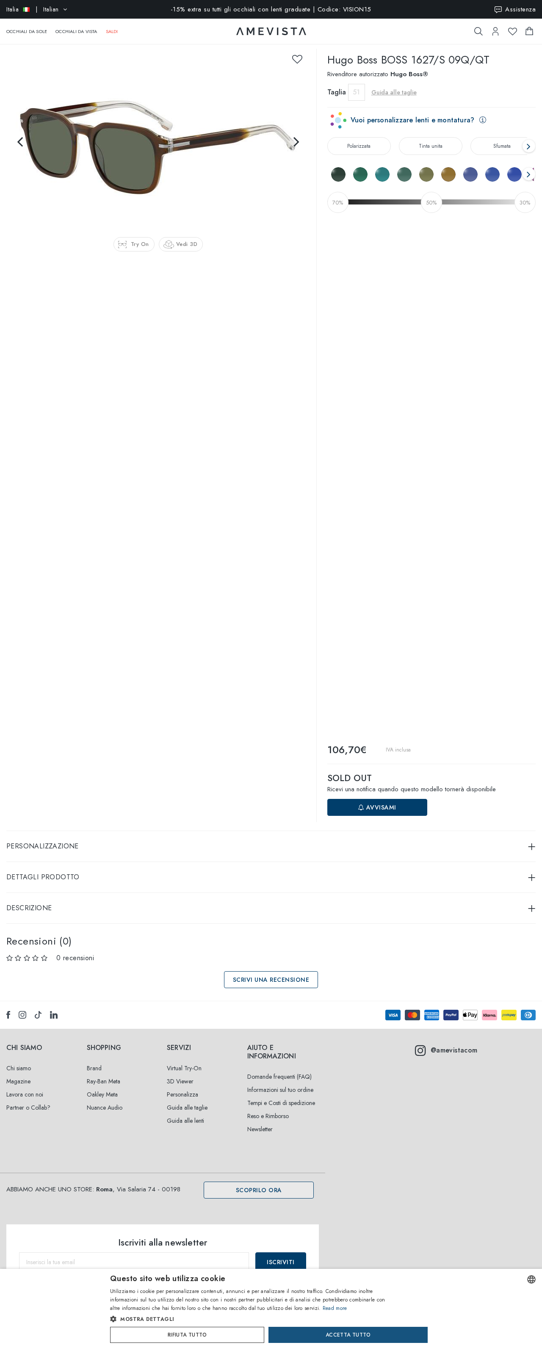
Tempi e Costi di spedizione (281, 1103)
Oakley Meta (102, 1094)
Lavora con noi (24, 1094)
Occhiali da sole (26, 31)
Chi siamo (18, 1068)
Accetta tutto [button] (348, 1335)
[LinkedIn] (54, 1015)
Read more (335, 1308)
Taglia (336, 92)
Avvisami (380, 807)
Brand (94, 1068)
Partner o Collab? (28, 1107)
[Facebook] (8, 1015)
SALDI (112, 31)
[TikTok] (38, 1015)
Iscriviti (281, 1262)
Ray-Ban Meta (103, 1081)
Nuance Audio (104, 1107)
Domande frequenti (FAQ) (279, 1076)
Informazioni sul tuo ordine (280, 1090)
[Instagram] (22, 1015)
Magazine (18, 1081)
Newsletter (260, 1129)
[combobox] (531, 1279)
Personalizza (182, 1094)
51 (356, 92)
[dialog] (271, 1308)
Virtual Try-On (184, 1068)
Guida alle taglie (187, 1107)
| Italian (32, 9)
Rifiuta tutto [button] (187, 1335)
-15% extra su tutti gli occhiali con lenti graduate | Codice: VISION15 (271, 9)
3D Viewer (180, 1081)
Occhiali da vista (76, 31)
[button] (253, 1319)
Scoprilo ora (259, 1190)
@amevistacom (454, 1050)
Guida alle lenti (185, 1120)
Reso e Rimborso (268, 1116)
